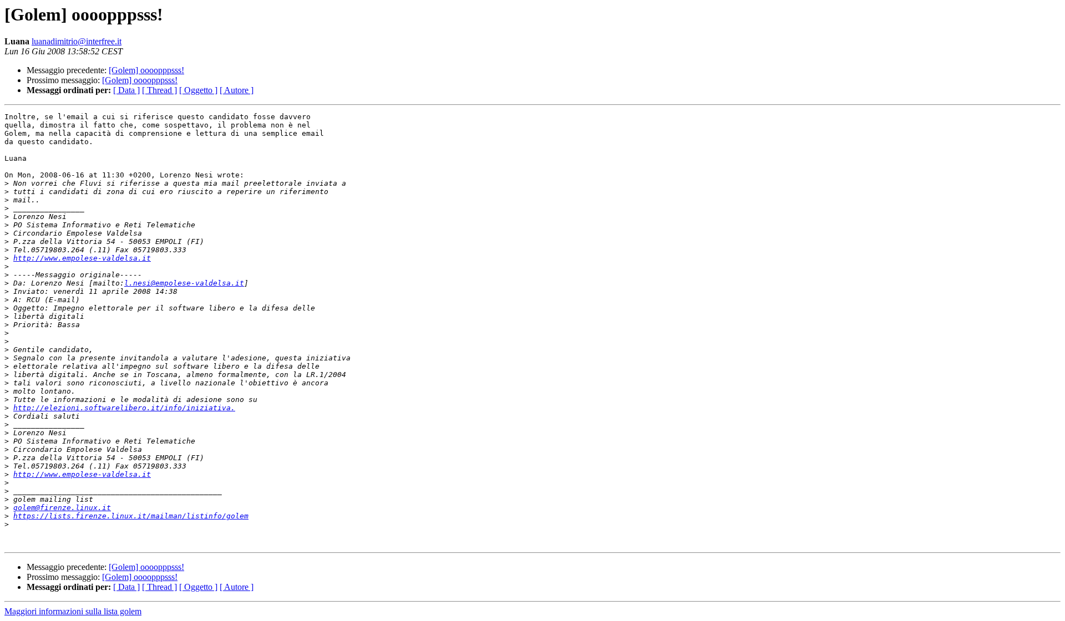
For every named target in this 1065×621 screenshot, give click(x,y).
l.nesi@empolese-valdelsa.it (184, 283)
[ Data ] (126, 90)
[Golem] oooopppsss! (146, 70)
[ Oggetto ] (198, 90)
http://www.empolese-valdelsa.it (82, 258)
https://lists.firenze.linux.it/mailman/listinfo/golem (130, 516)
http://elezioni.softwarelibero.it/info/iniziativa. (124, 408)
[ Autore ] (236, 90)
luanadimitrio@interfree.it (76, 41)
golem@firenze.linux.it (62, 507)
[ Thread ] (159, 90)
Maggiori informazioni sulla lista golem (72, 611)
